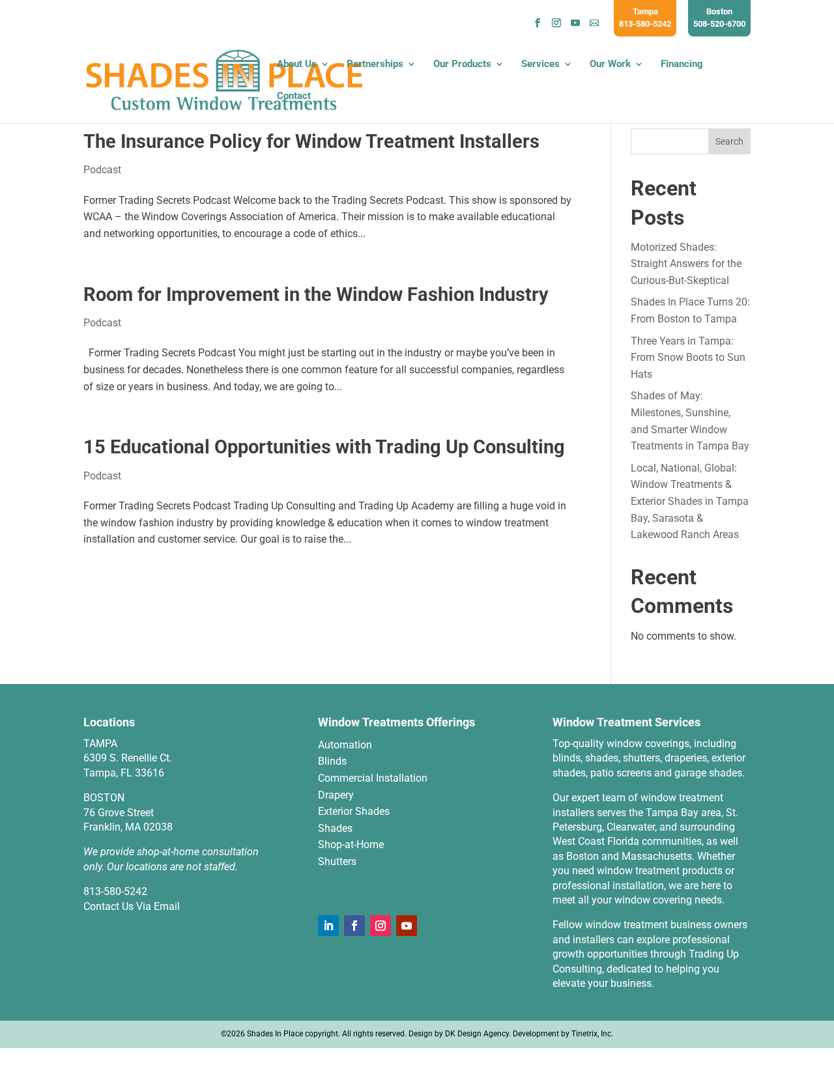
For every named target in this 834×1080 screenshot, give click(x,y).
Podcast (102, 169)
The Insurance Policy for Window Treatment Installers (311, 141)
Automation (345, 745)
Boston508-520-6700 (719, 18)
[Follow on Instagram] (380, 925)
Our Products (462, 64)
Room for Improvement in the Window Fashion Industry (316, 294)
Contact (294, 96)
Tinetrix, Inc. (592, 1033)
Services (540, 64)
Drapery (336, 795)
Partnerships (375, 64)
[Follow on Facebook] (354, 925)
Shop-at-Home (351, 844)
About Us (297, 64)
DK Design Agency (477, 1033)
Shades (335, 828)
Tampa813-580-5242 (645, 18)
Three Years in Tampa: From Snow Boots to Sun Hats (688, 357)
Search (729, 141)
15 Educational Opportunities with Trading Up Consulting (324, 447)
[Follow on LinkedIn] (328, 925)
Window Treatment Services (626, 722)
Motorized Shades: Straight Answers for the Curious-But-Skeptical (686, 264)
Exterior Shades (354, 811)
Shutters (337, 861)
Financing (682, 64)
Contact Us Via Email (131, 906)
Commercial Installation (372, 778)
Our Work (610, 64)
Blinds (332, 761)
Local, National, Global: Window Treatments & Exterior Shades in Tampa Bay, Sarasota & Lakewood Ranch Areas (690, 501)
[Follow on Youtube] (406, 925)
